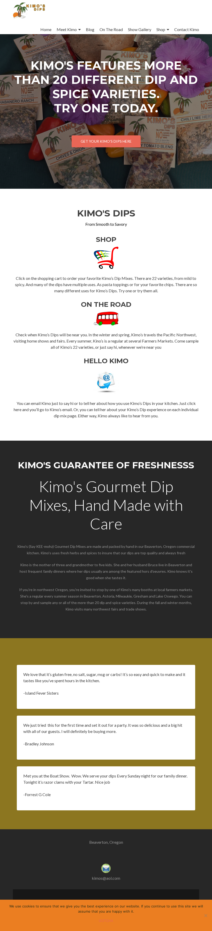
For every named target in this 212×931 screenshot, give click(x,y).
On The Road (111, 29)
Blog (90, 29)
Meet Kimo (67, 29)
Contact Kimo (186, 29)
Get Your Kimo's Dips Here (106, 141)
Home (45, 29)
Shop (160, 29)
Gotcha (106, 921)
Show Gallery (139, 29)
